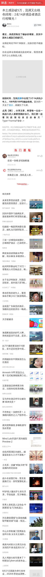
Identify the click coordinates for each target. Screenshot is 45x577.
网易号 (11, 3)
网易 (4, 3)
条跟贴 (22, 184)
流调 (19, 98)
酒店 (11, 105)
